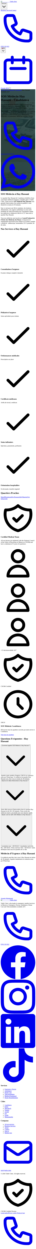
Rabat (6, 1107)
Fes (6, 1113)
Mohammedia (9, 1117)
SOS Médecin (10, 90)
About (6, 1128)
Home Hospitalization (11, 1098)
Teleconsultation (9, 1094)
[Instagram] (18, 1013)
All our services (9, 1124)
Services (4, 3)
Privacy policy (12, 1213)
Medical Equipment (11, 1096)
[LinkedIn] (18, 1047)
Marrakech (8, 1108)
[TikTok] (18, 1082)
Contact (14, 10)
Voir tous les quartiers (7, 735)
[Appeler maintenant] (18, 1247)
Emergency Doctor (10, 1089)
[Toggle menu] (10, 88)
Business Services (6, 10)
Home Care (8, 1092)
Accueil (3, 90)
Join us (7, 1131)
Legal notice (4, 1213)
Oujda (6, 1115)
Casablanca (18, 90)
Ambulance (8, 1091)
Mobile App (8, 1133)
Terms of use (21, 1213)
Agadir (7, 1112)
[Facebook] (18, 979)
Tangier (7, 1110)
